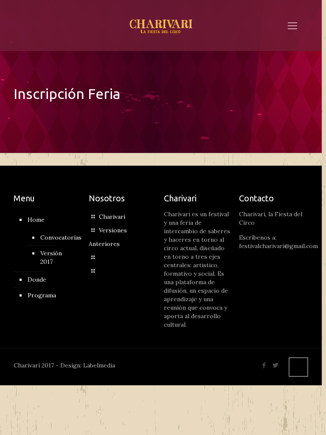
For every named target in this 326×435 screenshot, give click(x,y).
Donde (37, 279)
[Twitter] (275, 365)
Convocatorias (57, 237)
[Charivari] (161, 25)
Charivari (112, 216)
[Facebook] (264, 365)
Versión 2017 (51, 257)
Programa (42, 295)
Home (36, 219)
